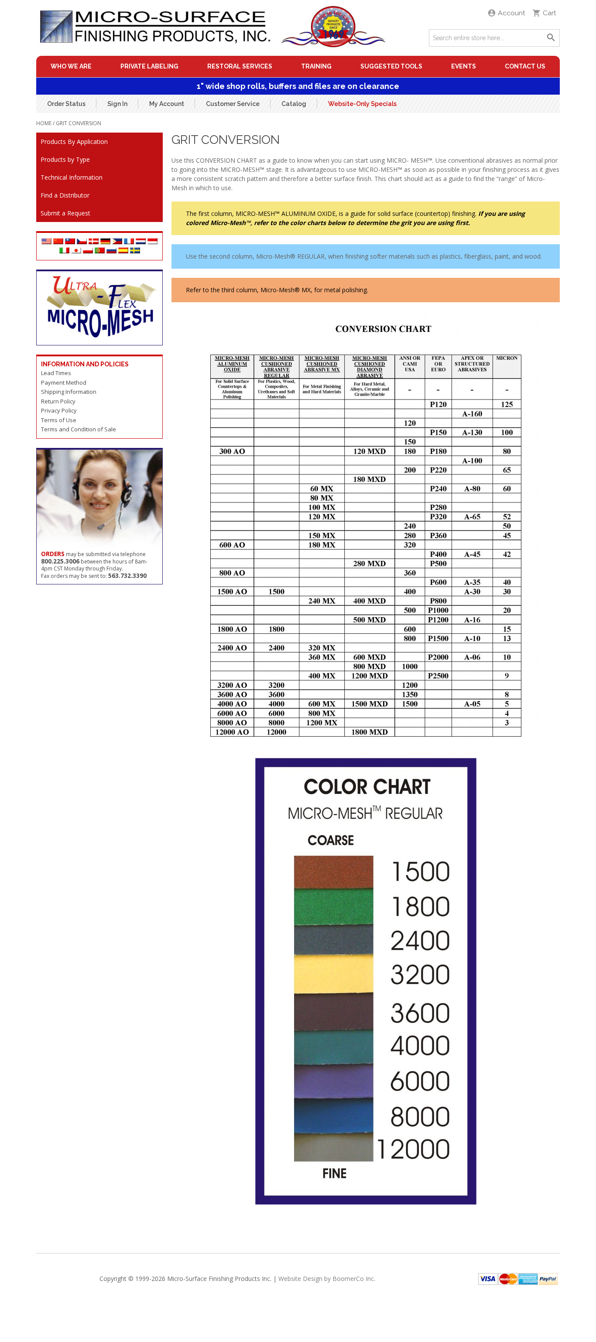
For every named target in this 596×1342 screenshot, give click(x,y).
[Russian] (111, 251)
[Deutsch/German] (105, 242)
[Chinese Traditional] (70, 242)
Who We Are (71, 66)
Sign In (117, 103)
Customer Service (233, 103)
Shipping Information (68, 392)
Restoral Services (239, 66)
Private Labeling (149, 66)
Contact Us (525, 66)
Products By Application (74, 141)
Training (316, 66)
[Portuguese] (100, 251)
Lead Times (56, 373)
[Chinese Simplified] (58, 242)
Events (463, 66)
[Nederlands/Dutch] (141, 242)
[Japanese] (76, 251)
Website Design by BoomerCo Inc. (326, 1278)
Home (43, 123)
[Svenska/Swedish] (135, 251)
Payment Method (63, 382)
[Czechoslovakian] (82, 242)
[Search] (551, 38)
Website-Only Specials (362, 103)
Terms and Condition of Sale (78, 429)
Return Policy (58, 401)
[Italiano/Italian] (64, 251)
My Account (166, 103)
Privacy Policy (59, 410)
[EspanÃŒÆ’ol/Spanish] (123, 251)
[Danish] (94, 242)
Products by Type (65, 159)
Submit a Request (65, 213)
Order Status (66, 103)
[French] (129, 242)
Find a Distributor (65, 195)
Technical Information (72, 177)
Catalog (293, 103)
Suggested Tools (391, 66)
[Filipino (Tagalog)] (117, 242)
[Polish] (88, 251)
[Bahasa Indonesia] (152, 242)
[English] (46, 242)
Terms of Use (58, 420)
